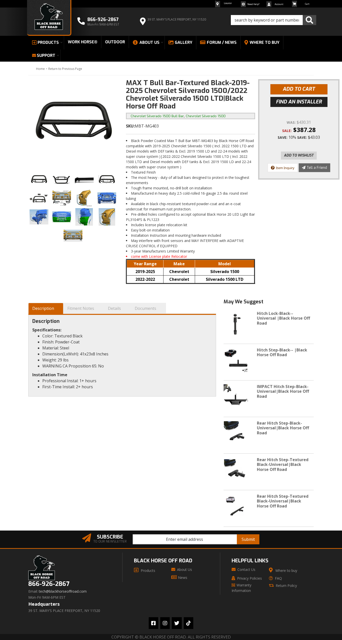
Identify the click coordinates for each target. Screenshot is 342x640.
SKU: (130, 126)
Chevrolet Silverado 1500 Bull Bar (157, 116)
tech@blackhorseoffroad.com (63, 591)
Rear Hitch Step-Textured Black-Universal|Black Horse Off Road (282, 464)
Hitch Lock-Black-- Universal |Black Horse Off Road (283, 318)
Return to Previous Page (65, 69)
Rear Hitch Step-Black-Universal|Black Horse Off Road (283, 427)
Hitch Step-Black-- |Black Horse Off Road (282, 352)
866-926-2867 (48, 584)
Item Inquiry (285, 168)
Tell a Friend (317, 167)
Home (40, 69)
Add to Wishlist (299, 155)
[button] (273, 20)
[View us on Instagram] (165, 623)
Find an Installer (299, 101)
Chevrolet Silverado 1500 (206, 116)
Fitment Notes (80, 308)
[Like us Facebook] (153, 623)
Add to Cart (299, 89)
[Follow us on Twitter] (177, 623)
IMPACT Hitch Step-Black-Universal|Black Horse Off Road (283, 391)
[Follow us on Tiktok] (188, 623)
